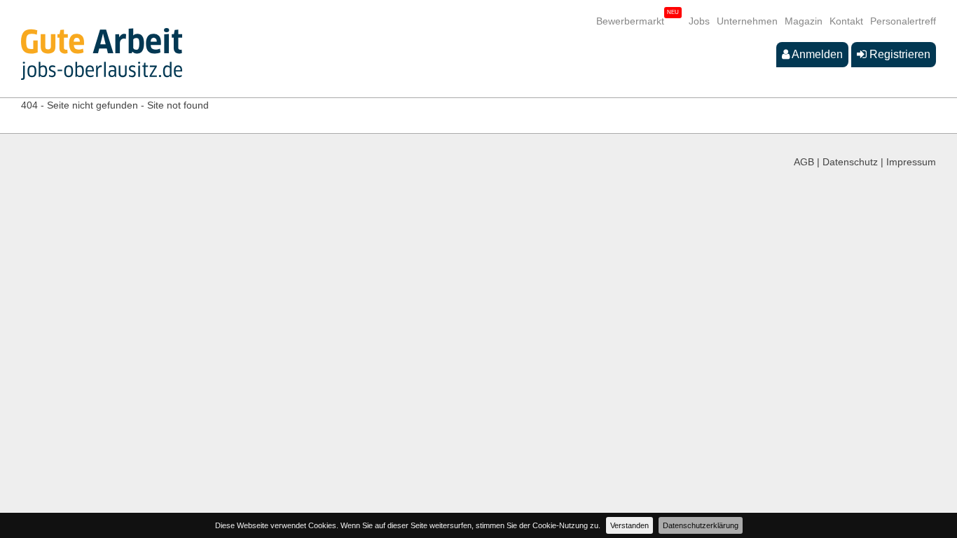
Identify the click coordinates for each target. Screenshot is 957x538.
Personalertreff (903, 21)
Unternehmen (747, 21)
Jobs (699, 21)
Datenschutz (850, 161)
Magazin (803, 21)
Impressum (911, 161)
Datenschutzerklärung (700, 525)
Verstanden (629, 525)
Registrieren (898, 54)
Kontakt (846, 21)
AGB (804, 161)
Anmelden (816, 54)
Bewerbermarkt (630, 21)
